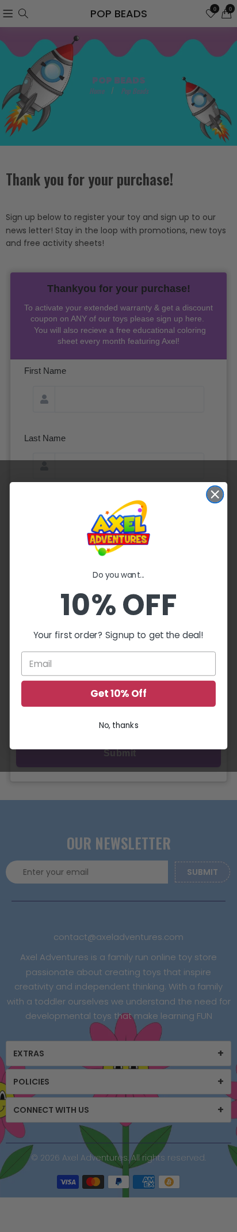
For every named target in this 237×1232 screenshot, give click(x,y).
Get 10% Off (118, 694)
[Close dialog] (215, 494)
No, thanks (119, 725)
